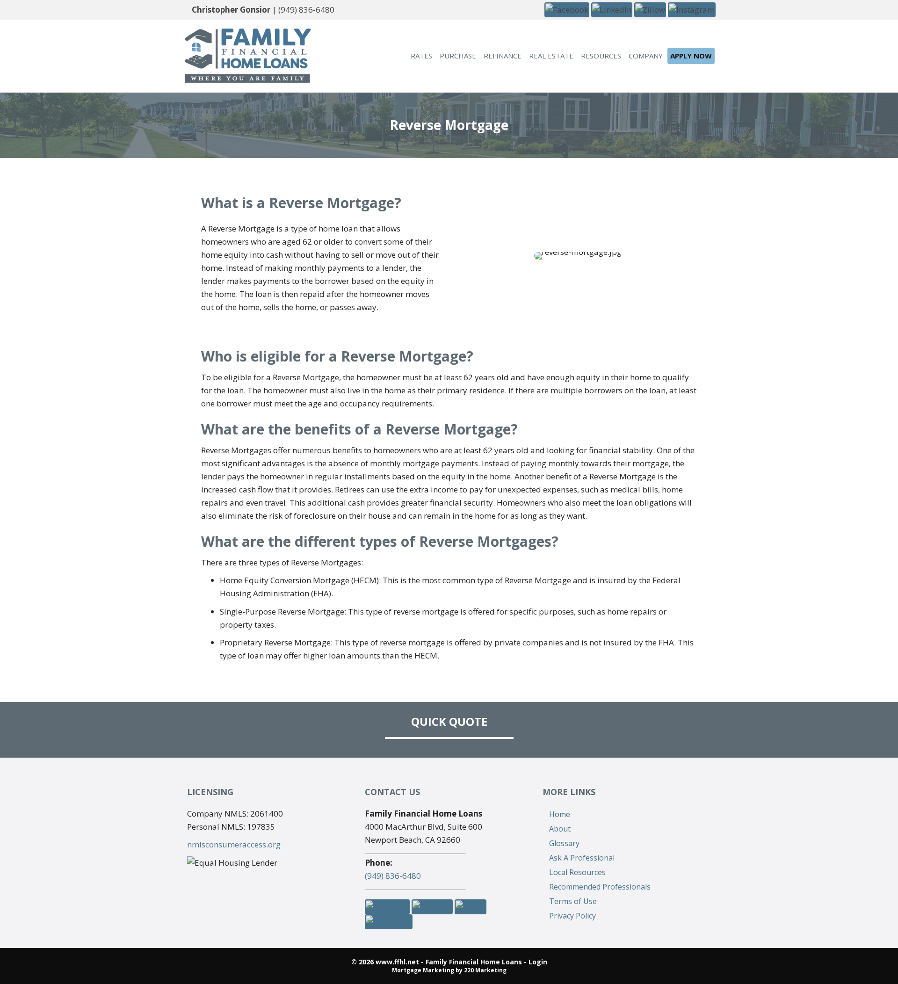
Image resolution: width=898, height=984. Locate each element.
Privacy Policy (572, 916)
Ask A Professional (582, 858)
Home (559, 814)
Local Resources (577, 872)
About (560, 829)
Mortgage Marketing (423, 970)
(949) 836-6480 (306, 9)
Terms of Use (573, 901)
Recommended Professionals (600, 887)
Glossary (564, 843)
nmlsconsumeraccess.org (234, 844)
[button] (566, 9)
